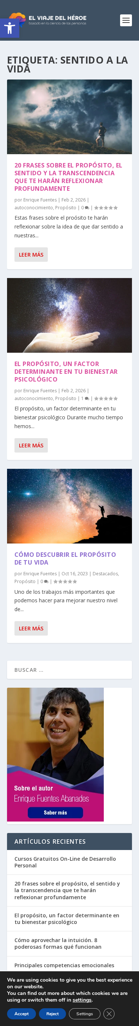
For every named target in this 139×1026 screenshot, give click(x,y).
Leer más (31, 254)
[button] (9, 28)
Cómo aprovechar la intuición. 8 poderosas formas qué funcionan (58, 943)
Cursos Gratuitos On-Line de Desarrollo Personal (65, 862)
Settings (84, 1014)
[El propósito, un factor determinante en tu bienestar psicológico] (69, 315)
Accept (21, 1014)
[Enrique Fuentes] (55, 819)
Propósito (65, 207)
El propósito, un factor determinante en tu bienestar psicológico (66, 371)
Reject (52, 1014)
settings (82, 1000)
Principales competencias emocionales (64, 965)
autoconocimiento (33, 207)
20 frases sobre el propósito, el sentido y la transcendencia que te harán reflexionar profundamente (68, 176)
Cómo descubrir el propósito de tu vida (65, 558)
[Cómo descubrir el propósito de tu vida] (69, 506)
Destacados (105, 573)
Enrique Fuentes (40, 200)
